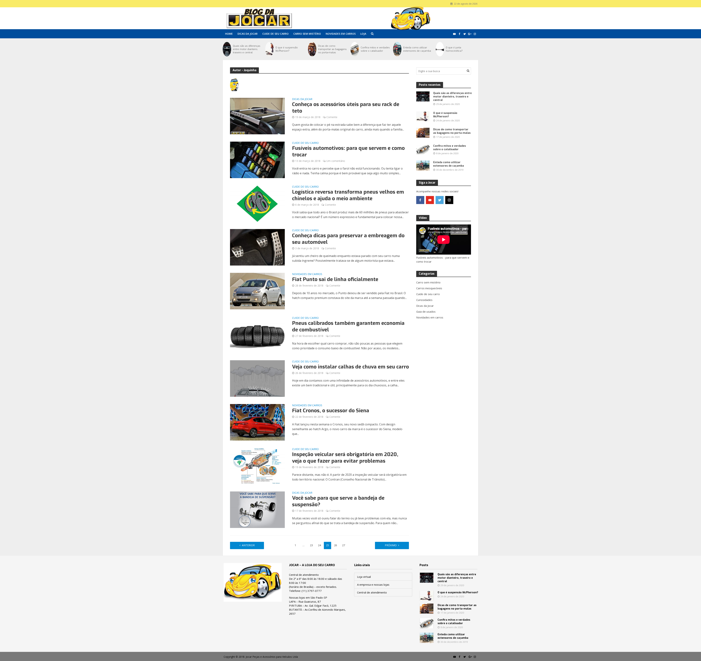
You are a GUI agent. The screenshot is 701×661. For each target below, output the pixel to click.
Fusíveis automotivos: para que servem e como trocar (348, 151)
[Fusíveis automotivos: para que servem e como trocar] (257, 159)
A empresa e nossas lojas (373, 584)
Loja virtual (364, 577)
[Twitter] (440, 200)
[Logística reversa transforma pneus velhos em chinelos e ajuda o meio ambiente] (257, 203)
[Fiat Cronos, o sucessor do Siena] (257, 422)
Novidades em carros (341, 33)
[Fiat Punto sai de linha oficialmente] (257, 291)
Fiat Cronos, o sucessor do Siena (330, 410)
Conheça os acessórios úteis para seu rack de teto (345, 107)
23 (311, 545)
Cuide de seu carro (275, 33)
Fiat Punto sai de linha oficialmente (335, 279)
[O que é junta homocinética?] (440, 49)
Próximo (391, 545)
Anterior (248, 545)
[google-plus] (459, 200)
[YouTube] (430, 200)
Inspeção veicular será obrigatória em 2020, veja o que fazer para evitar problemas (345, 457)
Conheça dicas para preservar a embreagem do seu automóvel (348, 238)
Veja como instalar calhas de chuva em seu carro (350, 367)
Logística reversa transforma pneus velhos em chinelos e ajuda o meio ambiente (348, 195)
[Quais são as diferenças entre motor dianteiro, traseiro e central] (227, 49)
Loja (363, 33)
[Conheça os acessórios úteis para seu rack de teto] (257, 116)
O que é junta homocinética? (454, 49)
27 (343, 545)
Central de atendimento (372, 592)
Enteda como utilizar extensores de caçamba (417, 49)
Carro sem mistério (307, 33)
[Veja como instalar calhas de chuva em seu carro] (257, 378)
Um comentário (335, 161)
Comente (331, 117)
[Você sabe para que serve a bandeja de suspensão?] (257, 509)
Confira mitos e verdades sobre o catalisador (375, 49)
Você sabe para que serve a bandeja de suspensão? (338, 501)
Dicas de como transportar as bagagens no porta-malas (332, 49)
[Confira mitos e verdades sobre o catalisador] (354, 49)
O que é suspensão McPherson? (286, 49)
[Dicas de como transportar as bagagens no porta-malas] (312, 49)
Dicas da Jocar (248, 33)
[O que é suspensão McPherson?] (269, 49)
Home (229, 33)
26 (335, 545)
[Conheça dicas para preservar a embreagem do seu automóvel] (257, 247)
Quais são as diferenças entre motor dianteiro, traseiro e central (246, 49)
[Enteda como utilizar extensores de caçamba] (397, 49)
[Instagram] (449, 200)
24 (319, 545)
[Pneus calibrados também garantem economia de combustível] (257, 335)
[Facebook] (420, 200)
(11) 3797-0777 (312, 591)
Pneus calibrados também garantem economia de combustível (348, 326)
